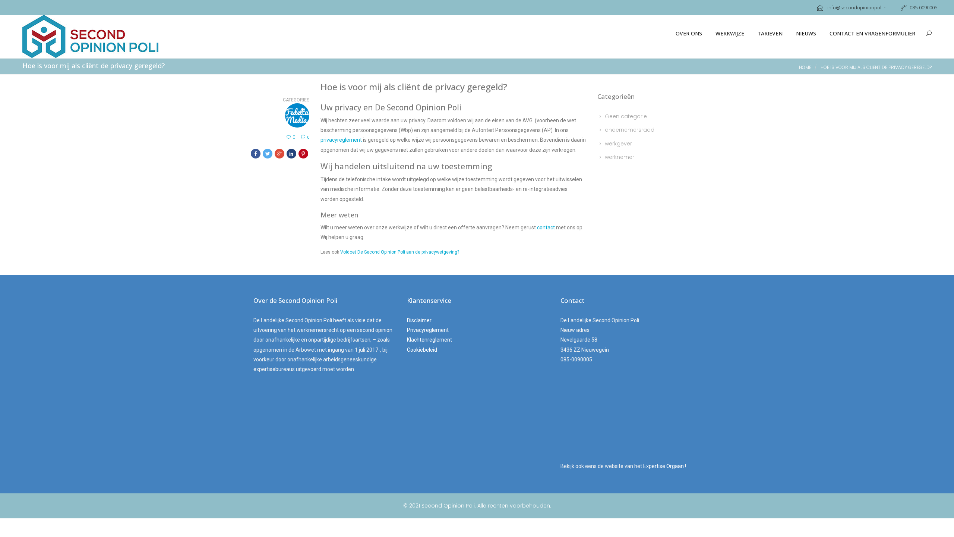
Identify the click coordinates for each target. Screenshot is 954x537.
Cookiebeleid (422, 350)
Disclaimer (419, 320)
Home (805, 67)
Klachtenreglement (429, 340)
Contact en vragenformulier (872, 33)
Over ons (689, 33)
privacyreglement (341, 140)
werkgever (618, 143)
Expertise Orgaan (664, 466)
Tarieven (770, 33)
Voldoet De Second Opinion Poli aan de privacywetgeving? (399, 252)
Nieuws (806, 33)
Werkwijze (730, 33)
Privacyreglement (428, 330)
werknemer (619, 157)
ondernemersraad (629, 130)
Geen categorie (626, 116)
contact (546, 227)
